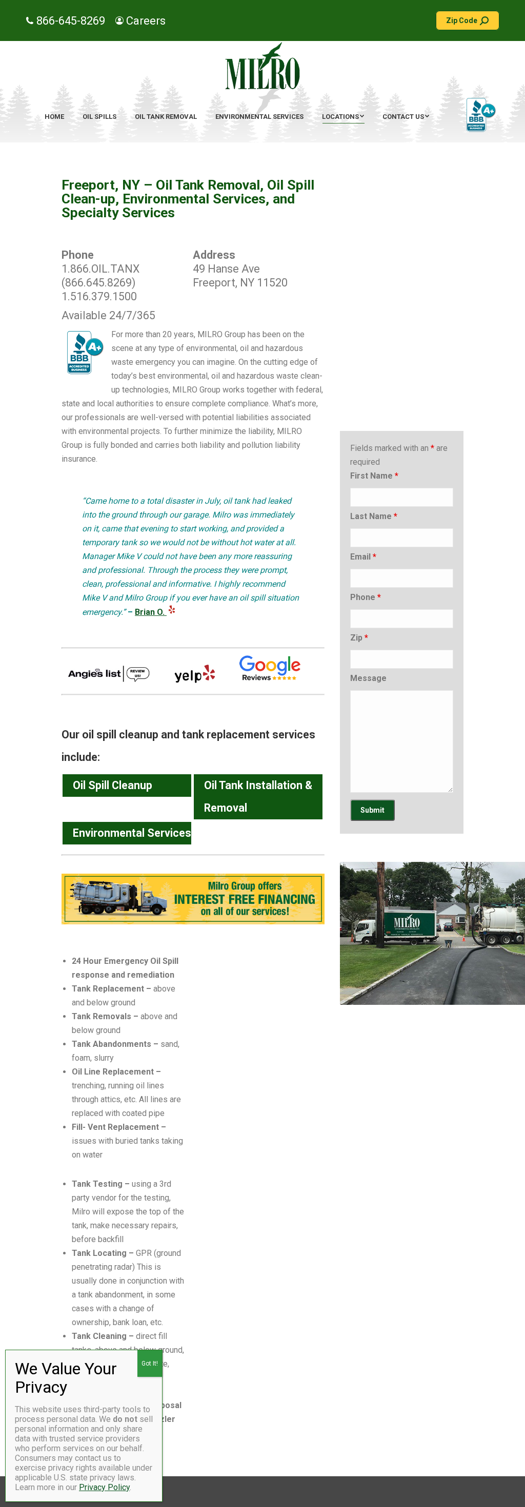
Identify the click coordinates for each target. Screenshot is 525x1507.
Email (363, 557)
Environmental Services (132, 833)
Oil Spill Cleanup (112, 785)
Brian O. (151, 612)
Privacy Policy (104, 1487)
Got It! (150, 1363)
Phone (365, 597)
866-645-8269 (70, 21)
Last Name (373, 516)
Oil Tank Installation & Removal (258, 796)
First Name (374, 476)
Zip (359, 638)
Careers (146, 21)
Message (368, 678)
